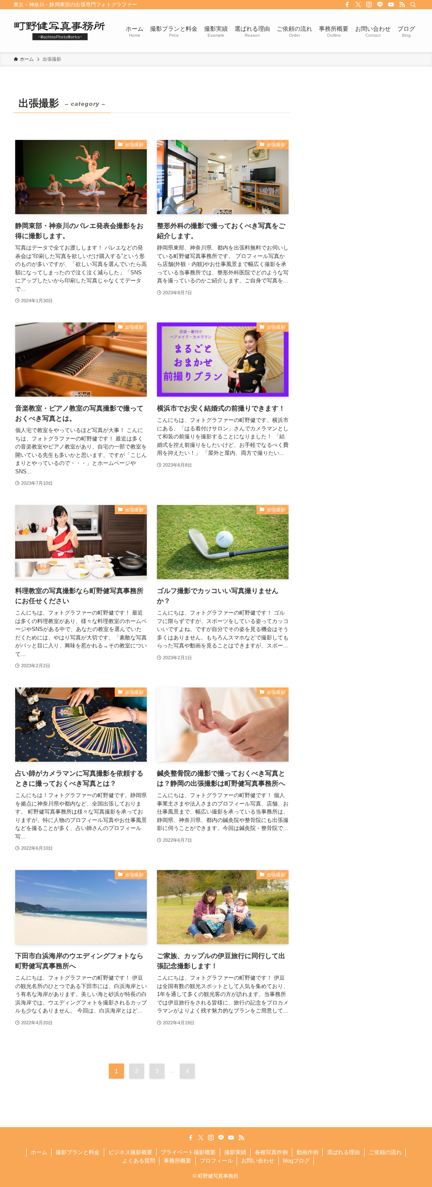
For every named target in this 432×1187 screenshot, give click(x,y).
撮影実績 (235, 1152)
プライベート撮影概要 (188, 1152)
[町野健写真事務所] (59, 31)
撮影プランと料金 (78, 1152)
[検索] (413, 4)
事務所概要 (177, 1160)
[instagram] (369, 4)
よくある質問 (138, 1160)
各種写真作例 (271, 1152)
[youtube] (391, 4)
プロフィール (216, 1160)
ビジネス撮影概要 (130, 1152)
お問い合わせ (257, 1160)
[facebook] (347, 4)
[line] (380, 4)
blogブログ (296, 1160)
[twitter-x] (358, 4)
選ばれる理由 (343, 1152)
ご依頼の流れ (385, 1152)
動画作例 (308, 1152)
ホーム (39, 1152)
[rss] (402, 4)
